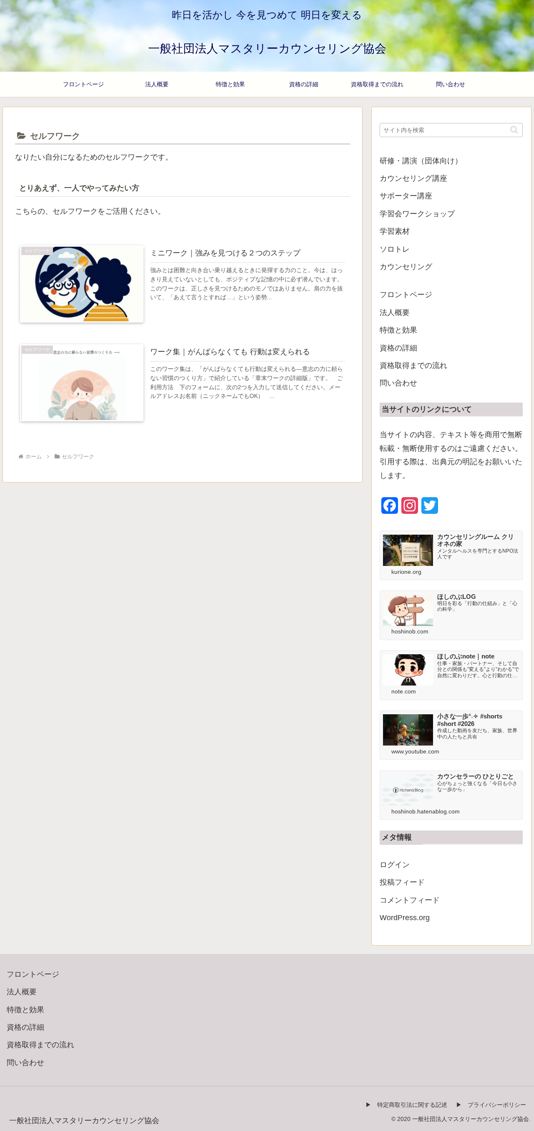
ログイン (395, 865)
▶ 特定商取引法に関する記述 (406, 1104)
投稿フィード (402, 882)
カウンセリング (406, 267)
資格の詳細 (398, 348)
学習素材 (395, 231)
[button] (514, 130)
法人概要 (395, 312)
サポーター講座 (406, 196)
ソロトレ (395, 249)
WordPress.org (405, 917)
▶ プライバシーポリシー (491, 1104)
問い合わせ (398, 383)
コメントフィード (410, 900)
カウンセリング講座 (413, 178)
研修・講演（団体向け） (421, 161)
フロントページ (406, 294)
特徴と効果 (398, 330)
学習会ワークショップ (417, 214)
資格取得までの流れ (413, 365)
